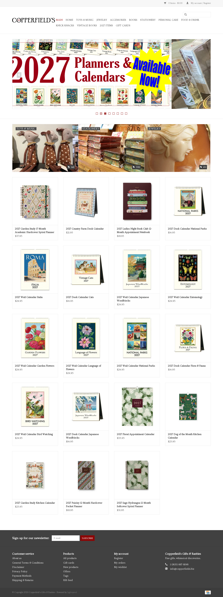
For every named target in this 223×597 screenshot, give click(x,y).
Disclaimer (18, 567)
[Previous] (19, 75)
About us (17, 558)
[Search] (185, 14)
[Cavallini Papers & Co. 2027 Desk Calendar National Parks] (188, 201)
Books (133, 20)
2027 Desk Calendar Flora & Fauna (187, 366)
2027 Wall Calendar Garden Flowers (34, 366)
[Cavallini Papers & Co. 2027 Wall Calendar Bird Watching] (35, 407)
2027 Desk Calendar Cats (80, 297)
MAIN (59, 20)
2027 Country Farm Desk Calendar (85, 228)
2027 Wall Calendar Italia (29, 297)
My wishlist (120, 567)
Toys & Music (85, 20)
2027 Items (106, 25)
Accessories (118, 20)
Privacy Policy (19, 571)
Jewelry (102, 20)
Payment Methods (22, 576)
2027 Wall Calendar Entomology (185, 297)
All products (70, 558)
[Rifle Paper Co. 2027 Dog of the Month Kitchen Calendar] (188, 407)
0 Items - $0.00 (175, 3)
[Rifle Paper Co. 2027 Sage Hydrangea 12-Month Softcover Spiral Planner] (137, 475)
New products (70, 567)
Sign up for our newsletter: (30, 538)
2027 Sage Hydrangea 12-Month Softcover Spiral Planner (134, 505)
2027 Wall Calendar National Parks (136, 366)
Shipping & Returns (22, 580)
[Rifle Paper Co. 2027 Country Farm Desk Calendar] (86, 201)
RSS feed (68, 580)
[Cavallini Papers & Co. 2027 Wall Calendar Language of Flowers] (86, 338)
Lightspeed (72, 592)
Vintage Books (87, 25)
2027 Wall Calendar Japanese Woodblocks (133, 299)
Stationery (148, 20)
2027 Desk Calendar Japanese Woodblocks (82, 436)
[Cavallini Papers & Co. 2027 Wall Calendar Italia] (35, 269)
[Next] (204, 75)
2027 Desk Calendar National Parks (187, 228)
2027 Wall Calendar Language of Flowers (83, 368)
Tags (65, 576)
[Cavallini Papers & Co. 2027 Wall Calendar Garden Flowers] (35, 338)
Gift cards (123, 25)
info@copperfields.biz (182, 569)
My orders (119, 562)
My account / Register (200, 3)
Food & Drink (190, 20)
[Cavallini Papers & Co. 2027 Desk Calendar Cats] (86, 269)
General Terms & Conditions (28, 562)
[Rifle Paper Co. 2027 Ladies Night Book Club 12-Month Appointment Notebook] (137, 201)
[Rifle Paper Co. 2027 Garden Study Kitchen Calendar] (35, 475)
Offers (66, 571)
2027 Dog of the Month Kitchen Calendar (184, 436)
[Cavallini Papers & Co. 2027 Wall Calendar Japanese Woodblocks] (137, 269)
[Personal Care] (111, 74)
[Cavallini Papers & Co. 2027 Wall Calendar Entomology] (188, 269)
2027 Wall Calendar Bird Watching (34, 434)
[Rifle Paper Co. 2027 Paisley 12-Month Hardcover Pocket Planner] (86, 475)
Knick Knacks (65, 25)
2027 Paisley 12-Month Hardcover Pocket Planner (84, 505)
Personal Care (168, 20)
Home (69, 20)
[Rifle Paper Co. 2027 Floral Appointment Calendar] (137, 407)
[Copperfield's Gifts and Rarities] (33, 20)
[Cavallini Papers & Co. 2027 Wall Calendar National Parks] (137, 338)
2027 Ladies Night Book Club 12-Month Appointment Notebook (134, 230)
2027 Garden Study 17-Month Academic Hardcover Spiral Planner (34, 230)
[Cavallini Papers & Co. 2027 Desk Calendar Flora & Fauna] (188, 338)
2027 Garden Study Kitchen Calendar (35, 503)
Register (118, 558)
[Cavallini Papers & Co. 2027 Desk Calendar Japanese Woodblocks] (86, 407)
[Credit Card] (207, 592)
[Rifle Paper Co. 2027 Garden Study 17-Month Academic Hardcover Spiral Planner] (35, 201)
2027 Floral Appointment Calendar (135, 434)
